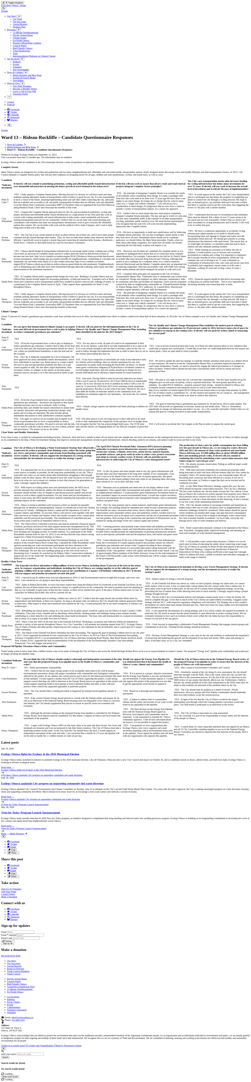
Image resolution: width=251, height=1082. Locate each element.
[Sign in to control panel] (13, 1045)
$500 (18, 956)
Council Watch (14, 981)
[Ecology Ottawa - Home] (13, 5)
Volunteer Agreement (16, 1010)
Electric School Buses (17, 979)
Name (4, 932)
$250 (13, 956)
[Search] (3, 8)
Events (10, 1004)
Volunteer (11, 1012)
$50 (3, 956)
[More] (19, 16)
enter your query (8, 1054)
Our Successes (13, 963)
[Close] (3, 836)
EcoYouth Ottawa (15, 992)
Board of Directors (15, 968)
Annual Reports (14, 966)
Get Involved (13, 997)
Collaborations (13, 1007)
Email (8, 935)
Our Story (11, 961)
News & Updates (15, 144)
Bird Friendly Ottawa (17, 984)
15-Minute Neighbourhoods (20, 989)
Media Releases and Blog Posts (21, 147)
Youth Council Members (18, 971)
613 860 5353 (18, 1020)
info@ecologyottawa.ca (22, 1017)
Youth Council (13, 974)
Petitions (11, 999)
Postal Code (6, 938)
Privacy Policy (13, 1002)
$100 (7, 956)
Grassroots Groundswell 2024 (20, 986)
